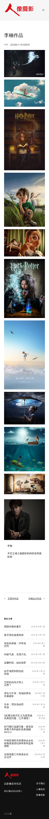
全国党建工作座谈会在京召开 (16, 755)
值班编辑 (14, 44)
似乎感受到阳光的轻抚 (14, 672)
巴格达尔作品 (34, 598)
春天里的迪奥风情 (14, 635)
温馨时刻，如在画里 (15, 662)
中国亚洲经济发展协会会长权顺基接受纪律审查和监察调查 (18, 743)
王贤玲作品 (13, 598)
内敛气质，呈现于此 (15, 654)
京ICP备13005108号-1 (13, 791)
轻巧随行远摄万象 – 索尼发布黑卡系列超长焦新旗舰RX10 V (18, 729)
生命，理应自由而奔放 (14, 705)
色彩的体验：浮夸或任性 (15, 644)
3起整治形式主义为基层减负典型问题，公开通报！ (18, 717)
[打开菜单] (43, 10)
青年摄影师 (25, 44)
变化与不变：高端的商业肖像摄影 (17, 694)
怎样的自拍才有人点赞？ (14, 683)
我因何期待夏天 (12, 626)
